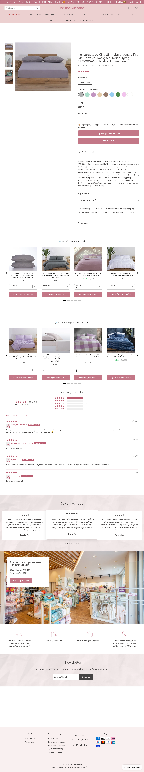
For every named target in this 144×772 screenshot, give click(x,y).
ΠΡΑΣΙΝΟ (117, 94)
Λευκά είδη (50, 15)
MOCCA (105, 94)
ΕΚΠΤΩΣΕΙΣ (12, 15)
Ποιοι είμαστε (30, 738)
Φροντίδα (83, 193)
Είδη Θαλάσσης (31, 15)
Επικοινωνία (29, 742)
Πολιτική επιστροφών (56, 745)
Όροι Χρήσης (53, 738)
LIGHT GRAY (80, 94)
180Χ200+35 (85, 82)
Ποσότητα (83, 113)
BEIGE (99, 94)
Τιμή (80, 102)
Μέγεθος (82, 77)
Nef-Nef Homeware (86, 65)
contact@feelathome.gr (84, 740)
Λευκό (130, 94)
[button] (84, 71)
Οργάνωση (87, 15)
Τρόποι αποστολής (55, 749)
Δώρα (52, 20)
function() (83, 767)
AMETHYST (93, 94)
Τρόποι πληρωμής (55, 752)
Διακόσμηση (105, 15)
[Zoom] (43, 66)
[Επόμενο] (9, 89)
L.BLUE (111, 94)
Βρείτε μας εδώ (21, 580)
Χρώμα (88, 89)
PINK (123, 94)
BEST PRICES (67, 20)
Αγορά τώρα (109, 140)
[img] (11, 421)
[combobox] (22, 8)
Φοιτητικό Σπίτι (86, 20)
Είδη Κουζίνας (69, 15)
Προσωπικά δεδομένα (56, 742)
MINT (87, 94)
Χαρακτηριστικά (87, 200)
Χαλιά (132, 15)
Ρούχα (120, 15)
